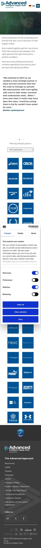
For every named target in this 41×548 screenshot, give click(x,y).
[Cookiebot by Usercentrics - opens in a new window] (28, 226)
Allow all (20, 304)
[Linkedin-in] (7, 518)
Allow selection (20, 312)
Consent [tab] (7, 233)
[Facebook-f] (23, 518)
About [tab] (33, 233)
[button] (38, 6)
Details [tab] (20, 233)
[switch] (35, 280)
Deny (20, 319)
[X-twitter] (15, 518)
